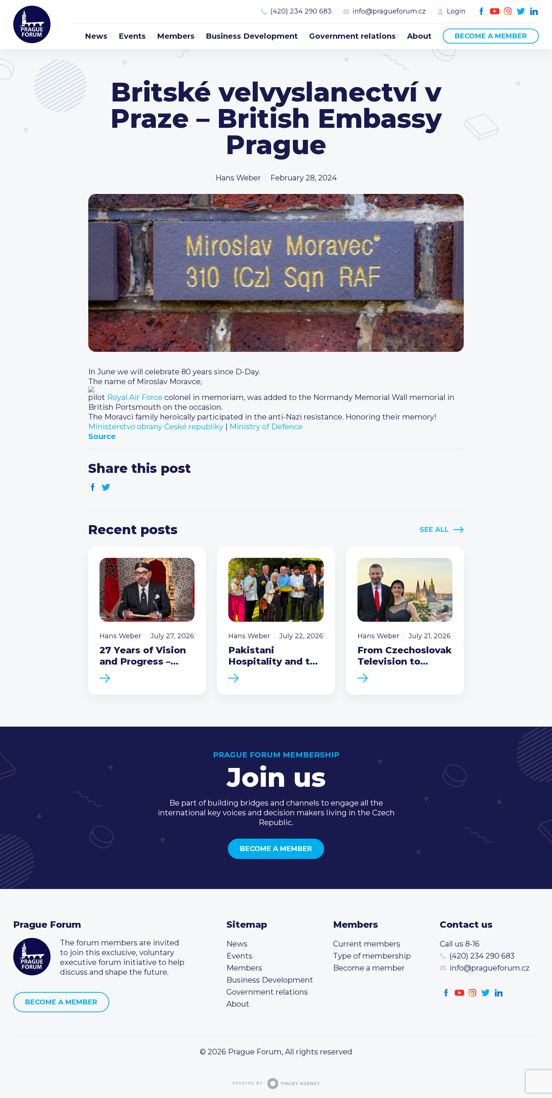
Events (132, 36)
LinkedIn (534, 11)
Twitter (521, 11)
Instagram (508, 11)
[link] (135, 397)
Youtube (494, 11)
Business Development (252, 36)
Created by (247, 1083)
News (96, 36)
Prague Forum (32, 24)
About (419, 36)
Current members (366, 943)
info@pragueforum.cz (389, 11)
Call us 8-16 (460, 943)
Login (456, 11)
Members (176, 36)
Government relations (352, 36)
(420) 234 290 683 (301, 11)
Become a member (491, 36)
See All (434, 530)
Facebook (481, 11)
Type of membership (372, 955)
